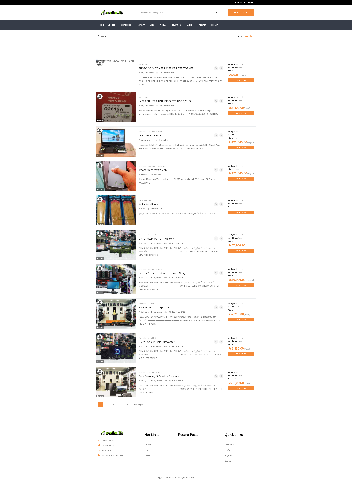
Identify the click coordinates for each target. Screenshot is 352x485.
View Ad (242, 80)
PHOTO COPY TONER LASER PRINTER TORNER (166, 68)
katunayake (145, 140)
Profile (227, 450)
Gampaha (248, 36)
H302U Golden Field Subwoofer (157, 341)
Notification (229, 445)
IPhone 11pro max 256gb (153, 169)
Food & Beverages (145, 200)
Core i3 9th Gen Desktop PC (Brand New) (162, 273)
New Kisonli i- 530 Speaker (154, 307)
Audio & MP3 (152, 304)
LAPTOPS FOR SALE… (151, 135)
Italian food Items (148, 204)
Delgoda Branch (147, 72)
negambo (145, 174)
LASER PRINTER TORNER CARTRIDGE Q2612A (165, 101)
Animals (163, 25)
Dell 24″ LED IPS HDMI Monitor (156, 238)
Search (217, 12)
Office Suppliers (144, 64)
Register (250, 2)
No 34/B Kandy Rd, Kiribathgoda (154, 243)
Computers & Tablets (155, 132)
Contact (214, 25)
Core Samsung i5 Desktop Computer (159, 376)
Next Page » (138, 404)
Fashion (190, 25)
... (120, 404)
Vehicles (111, 25)
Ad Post (148, 445)
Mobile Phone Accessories (156, 166)
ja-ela (143, 208)
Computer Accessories (155, 235)
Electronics (126, 25)
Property (141, 25)
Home (102, 25)
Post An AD (242, 12)
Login (239, 2)
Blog (146, 450)
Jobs (152, 25)
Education (176, 25)
